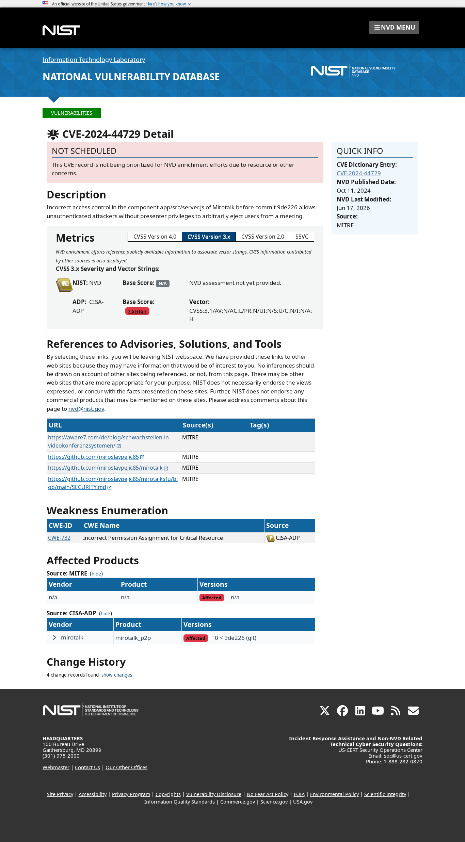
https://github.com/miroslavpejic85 (93, 456)
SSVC (301, 236)
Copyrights (168, 794)
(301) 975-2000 (61, 755)
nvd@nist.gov (86, 408)
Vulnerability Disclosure (213, 794)
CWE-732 (59, 537)
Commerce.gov (237, 801)
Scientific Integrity (385, 794)
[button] (394, 27)
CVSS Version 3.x (209, 236)
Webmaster (56, 767)
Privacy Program (131, 794)
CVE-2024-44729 (359, 173)
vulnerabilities (71, 113)
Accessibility (93, 794)
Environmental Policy (334, 794)
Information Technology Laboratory (94, 59)
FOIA (299, 794)
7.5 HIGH (137, 311)
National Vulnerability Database (131, 76)
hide (96, 574)
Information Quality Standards (179, 801)
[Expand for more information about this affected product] (54, 637)
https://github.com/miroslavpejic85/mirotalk (105, 467)
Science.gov (274, 801)
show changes (116, 675)
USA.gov (302, 801)
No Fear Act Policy (267, 794)
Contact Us (87, 767)
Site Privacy (60, 794)
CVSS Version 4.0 (154, 236)
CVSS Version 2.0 (262, 236)
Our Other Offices (126, 767)
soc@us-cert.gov (403, 755)
